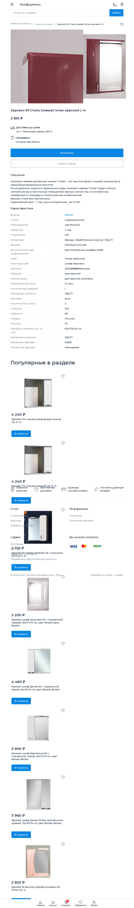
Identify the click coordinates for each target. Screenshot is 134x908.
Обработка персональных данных (34, 559)
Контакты (75, 515)
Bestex (69, 214)
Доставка (17, 544)
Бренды (16, 520)
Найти (116, 12)
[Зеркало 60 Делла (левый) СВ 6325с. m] (38, 661)
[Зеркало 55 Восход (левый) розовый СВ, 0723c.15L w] (38, 861)
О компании (19, 515)
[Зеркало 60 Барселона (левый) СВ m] (38, 728)
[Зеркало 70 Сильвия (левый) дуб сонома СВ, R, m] (38, 393)
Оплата (15, 549)
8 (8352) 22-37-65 (22, 525)
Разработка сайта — (107, 575)
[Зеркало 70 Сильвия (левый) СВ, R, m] (38, 460)
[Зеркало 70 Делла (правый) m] (38, 794)
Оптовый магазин (81, 520)
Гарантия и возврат (24, 554)
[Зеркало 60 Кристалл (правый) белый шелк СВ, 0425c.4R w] (38, 594)
